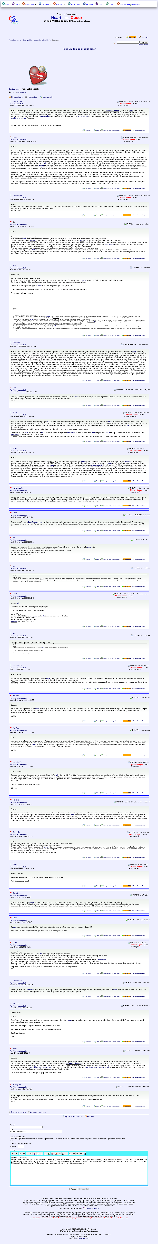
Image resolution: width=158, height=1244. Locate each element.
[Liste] (63, 1153)
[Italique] (16, 1153)
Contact (112, 4)
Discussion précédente (38, 1112)
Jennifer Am (17, 980)
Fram (15, 864)
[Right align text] (81, 1153)
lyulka (15, 943)
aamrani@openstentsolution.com (40, 1067)
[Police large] (45, 1153)
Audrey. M (17, 1084)
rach (14, 265)
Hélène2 (16, 800)
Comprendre (30, 4)
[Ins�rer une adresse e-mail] (56, 1153)
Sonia (15, 412)
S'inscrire (144, 37)
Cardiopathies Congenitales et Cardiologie (37, 40)
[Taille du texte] (38, 1153)
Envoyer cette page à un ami (111, 130)
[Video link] (84, 1153)
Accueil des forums (15, 40)
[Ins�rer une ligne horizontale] (59, 1153)
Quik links (60, 4)
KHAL (15, 448)
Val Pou (16, 696)
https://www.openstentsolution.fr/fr (97, 1067)
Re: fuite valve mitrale (18, 140)
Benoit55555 (18, 893)
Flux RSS (90, 1116)
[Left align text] (74, 1153)
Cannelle (16, 832)
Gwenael (16, 342)
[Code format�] (70, 1153)
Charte (100, 4)
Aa (14, 538)
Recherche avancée (143, 44)
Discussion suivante (18, 1112)
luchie (15, 594)
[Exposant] (31, 1153)
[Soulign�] (20, 1153)
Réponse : (14, 1146)
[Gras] (13, 1153)
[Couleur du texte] (34, 1153)
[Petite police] (41, 1153)
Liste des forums (17, 97)
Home (7, 4)
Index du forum (33, 97)
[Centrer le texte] (77, 1153)
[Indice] (27, 1153)
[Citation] (66, 1153)
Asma (15, 1049)
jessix (15, 137)
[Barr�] (23, 1153)
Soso (15, 513)
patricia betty (18, 488)
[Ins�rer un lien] (48, 1153)
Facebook (89, 4)
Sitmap (17, 4)
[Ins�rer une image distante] (52, 1153)
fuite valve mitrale (17, 104)
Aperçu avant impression (74, 1116)
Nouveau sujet (48, 97)
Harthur (16, 1003)
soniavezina (21, 92)
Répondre (88, 130)
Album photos (75, 4)
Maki (15, 918)
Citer (97, 130)
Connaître (45, 4)
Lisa (14, 387)
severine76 (17, 665)
